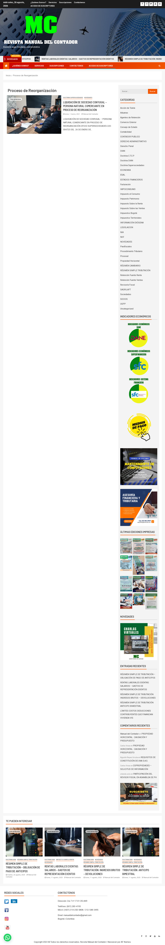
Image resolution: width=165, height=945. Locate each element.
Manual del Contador (90, 114)
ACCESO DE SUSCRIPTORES (43, 6)
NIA (122, 232)
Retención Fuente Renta (131, 275)
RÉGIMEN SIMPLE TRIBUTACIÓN (135, 270)
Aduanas (124, 113)
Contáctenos (79, 2)
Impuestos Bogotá (128, 213)
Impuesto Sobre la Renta (131, 203)
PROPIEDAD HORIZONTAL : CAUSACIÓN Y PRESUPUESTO (136, 737)
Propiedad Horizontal (129, 261)
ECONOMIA (125, 170)
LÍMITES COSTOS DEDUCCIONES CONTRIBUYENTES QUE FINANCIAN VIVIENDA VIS (136, 714)
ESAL (122, 175)
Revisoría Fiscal (127, 285)
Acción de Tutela (127, 108)
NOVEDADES (88, 97)
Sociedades (125, 294)
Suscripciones (65, 2)
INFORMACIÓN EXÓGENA (132, 222)
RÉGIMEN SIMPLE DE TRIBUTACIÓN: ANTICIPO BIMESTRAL (135, 870)
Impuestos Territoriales (130, 218)
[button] (49, 914)
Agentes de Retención (130, 117)
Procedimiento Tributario (131, 251)
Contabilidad (125, 132)
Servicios (53, 2)
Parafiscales (126, 246)
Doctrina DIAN (126, 160)
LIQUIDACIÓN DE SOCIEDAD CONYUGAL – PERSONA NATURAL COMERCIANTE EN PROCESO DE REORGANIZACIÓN (85, 105)
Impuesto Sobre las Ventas (132, 208)
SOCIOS (124, 299)
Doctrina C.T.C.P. (127, 156)
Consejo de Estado (128, 127)
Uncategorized (126, 309)
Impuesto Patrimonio (129, 199)
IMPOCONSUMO (127, 189)
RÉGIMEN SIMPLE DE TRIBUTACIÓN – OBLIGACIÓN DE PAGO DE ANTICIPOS (23, 867)
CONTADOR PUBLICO (130, 136)
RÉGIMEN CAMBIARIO (130, 265)
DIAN (122, 151)
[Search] (159, 65)
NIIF (122, 237)
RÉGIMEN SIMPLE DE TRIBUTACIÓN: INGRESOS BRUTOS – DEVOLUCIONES (102, 870)
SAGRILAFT (125, 289)
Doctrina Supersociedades (73, 97)
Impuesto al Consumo (130, 194)
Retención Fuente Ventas (131, 280)
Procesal (124, 256)
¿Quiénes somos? (38, 2)
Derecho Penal (127, 146)
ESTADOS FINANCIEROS (131, 179)
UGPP (123, 304)
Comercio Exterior (128, 122)
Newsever (112, 942)
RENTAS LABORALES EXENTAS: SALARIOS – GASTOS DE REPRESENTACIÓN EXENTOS (55, 59)
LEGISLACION (126, 227)
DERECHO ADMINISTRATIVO (133, 141)
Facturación (125, 184)
